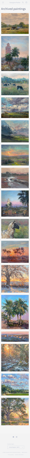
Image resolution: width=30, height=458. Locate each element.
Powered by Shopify (16, 452)
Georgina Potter (9, 452)
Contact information (19, 454)
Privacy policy (11, 454)
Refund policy (24, 452)
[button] (3, 2)
